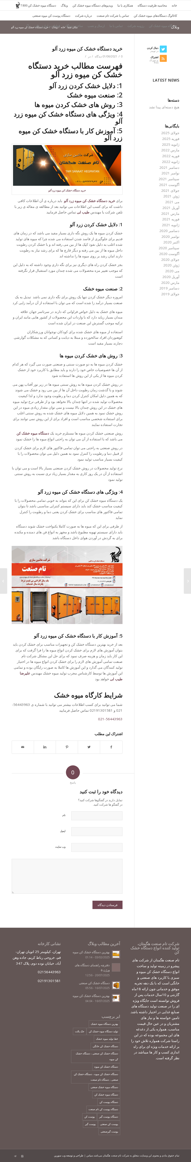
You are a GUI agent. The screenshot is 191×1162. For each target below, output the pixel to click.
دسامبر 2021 (169, 167)
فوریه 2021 (170, 219)
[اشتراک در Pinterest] (67, 747)
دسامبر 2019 (169, 288)
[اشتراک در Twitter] (89, 747)
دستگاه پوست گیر (108, 1116)
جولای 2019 (170, 294)
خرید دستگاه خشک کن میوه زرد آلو (87, 48)
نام (63, 815)
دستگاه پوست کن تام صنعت (103, 1109)
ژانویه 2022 (170, 161)
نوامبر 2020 (170, 236)
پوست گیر (90, 1124)
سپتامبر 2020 (169, 248)
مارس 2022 (170, 150)
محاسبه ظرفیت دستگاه (152, 5)
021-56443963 (110, 719)
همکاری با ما (125, 5)
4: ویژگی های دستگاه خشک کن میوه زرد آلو (80, 492)
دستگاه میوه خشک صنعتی (104, 1087)
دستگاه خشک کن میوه (106, 1066)
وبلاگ (64, 5)
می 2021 (172, 201)
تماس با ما (116, 26)
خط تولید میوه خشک (107, 1038)
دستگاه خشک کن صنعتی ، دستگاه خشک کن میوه (97, 1056)
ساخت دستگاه (74, 26)
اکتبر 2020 (171, 242)
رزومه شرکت (135, 26)
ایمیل (62, 831)
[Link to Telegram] (15, 1156)
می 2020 (172, 271)
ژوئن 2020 (171, 265)
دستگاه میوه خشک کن (163, 26)
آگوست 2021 (169, 184)
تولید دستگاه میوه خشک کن (103, 1031)
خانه (174, 5)
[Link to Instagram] (22, 1156)
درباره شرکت (83, 15)
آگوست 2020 (169, 253)
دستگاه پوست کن (108, 1102)
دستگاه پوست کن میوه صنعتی (51, 15)
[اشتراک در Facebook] (111, 747)
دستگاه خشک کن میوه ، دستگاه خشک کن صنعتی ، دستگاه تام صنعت (96, 1077)
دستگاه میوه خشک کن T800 (38, 5)
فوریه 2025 (170, 138)
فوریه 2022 (170, 155)
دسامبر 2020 (169, 230)
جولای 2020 (170, 259)
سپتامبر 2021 (169, 178)
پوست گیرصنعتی (109, 1131)
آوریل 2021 (170, 207)
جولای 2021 (170, 190)
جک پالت (79, 1031)
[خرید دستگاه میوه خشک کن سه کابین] (187, 581)
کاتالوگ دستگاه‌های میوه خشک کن (155, 15)
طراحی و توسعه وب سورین (68, 1155)
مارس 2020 (170, 282)
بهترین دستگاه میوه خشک (104, 1024)
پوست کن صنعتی (109, 1124)
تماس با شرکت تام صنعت (113, 15)
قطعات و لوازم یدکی (47, 26)
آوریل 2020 (170, 276)
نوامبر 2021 (170, 173)
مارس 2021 (170, 213)
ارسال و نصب (96, 26)
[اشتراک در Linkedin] (45, 747)
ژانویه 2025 (170, 144)
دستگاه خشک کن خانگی (105, 1046)
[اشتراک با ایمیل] (23, 747)
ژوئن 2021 (171, 196)
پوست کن (89, 1116)
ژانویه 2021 (170, 224)
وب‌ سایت (60, 846)
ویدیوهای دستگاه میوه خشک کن (92, 5)
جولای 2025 (170, 132)
